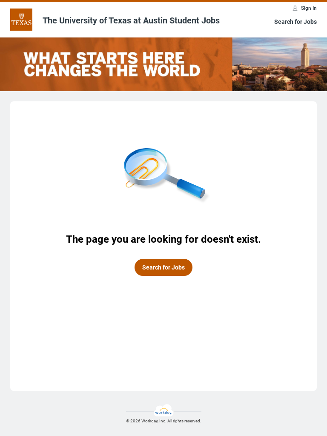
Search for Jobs (295, 21)
